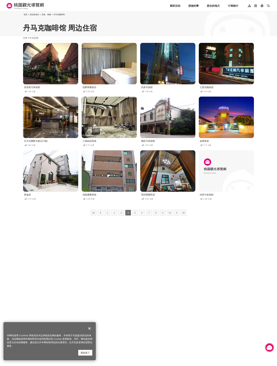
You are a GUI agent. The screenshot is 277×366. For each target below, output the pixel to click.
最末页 (183, 213)
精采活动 (175, 5)
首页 (25, 14)
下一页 (176, 213)
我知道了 (85, 352)
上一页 (100, 213)
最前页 (93, 213)
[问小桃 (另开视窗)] (269, 347)
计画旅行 (233, 5)
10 (170, 213)
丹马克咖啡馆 (59, 14)
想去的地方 (213, 5)
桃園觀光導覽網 (25, 5)
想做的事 (193, 5)
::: (22, 14)
